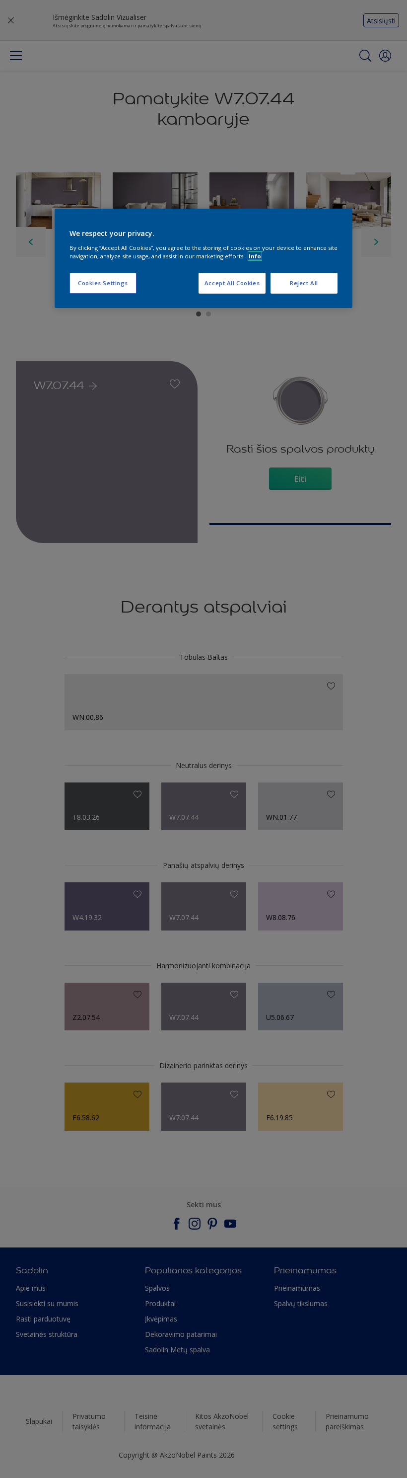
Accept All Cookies (232, 283)
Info (255, 256)
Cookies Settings (103, 283)
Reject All (304, 283)
